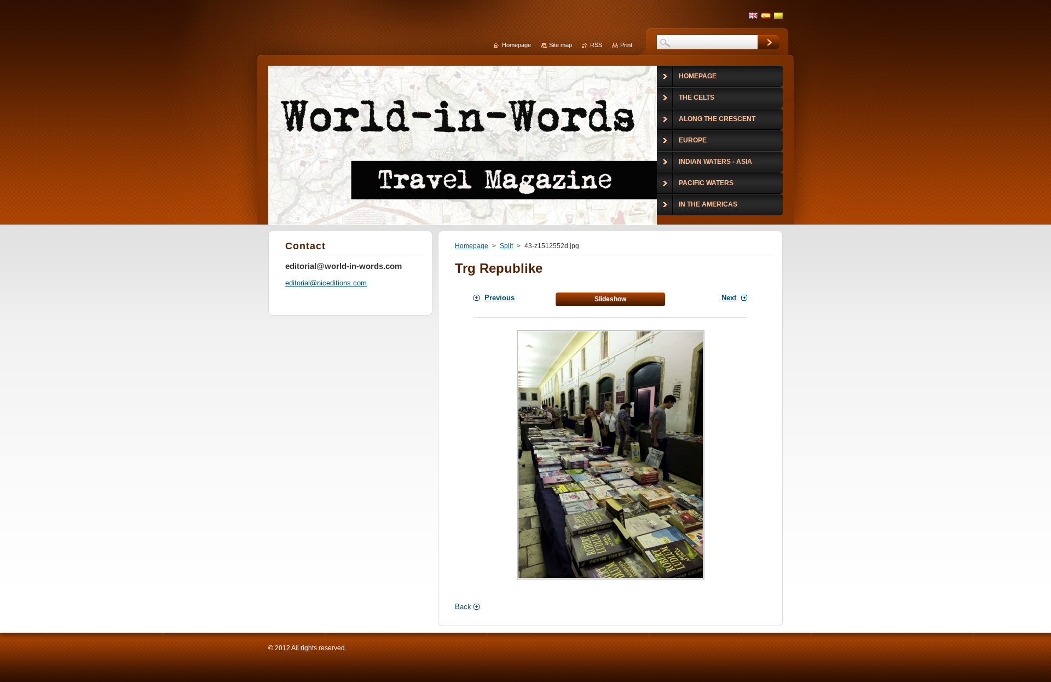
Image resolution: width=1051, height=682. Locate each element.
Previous (499, 298)
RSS (596, 45)
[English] (753, 15)
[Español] (765, 15)
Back (463, 607)
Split (506, 246)
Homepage (471, 246)
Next (728, 298)
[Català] (778, 15)
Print (626, 45)
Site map (560, 45)
